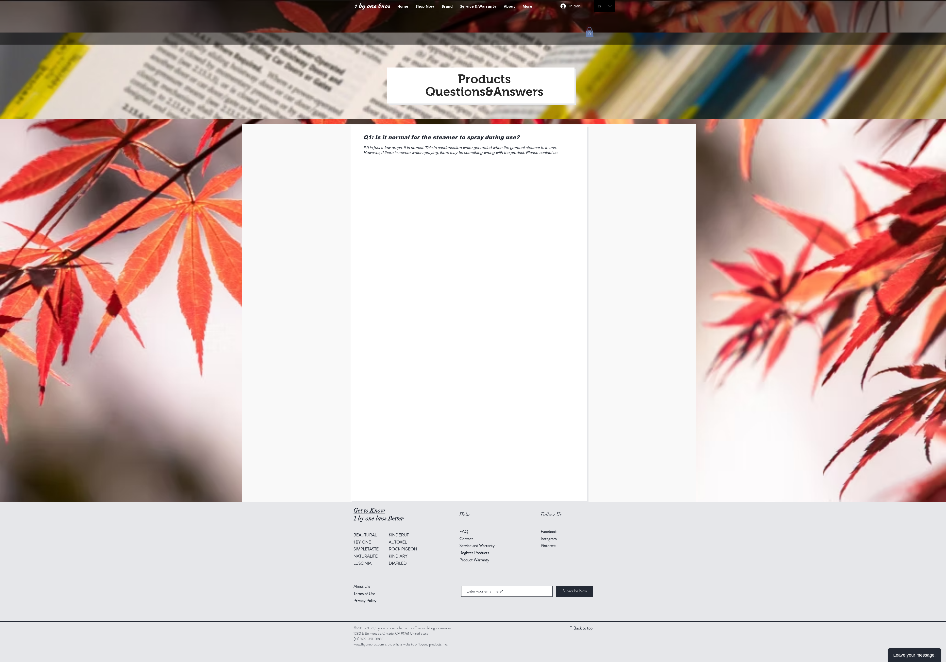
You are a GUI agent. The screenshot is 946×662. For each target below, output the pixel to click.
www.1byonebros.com (369, 644)
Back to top (583, 628)
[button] (589, 32)
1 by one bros (372, 5)
